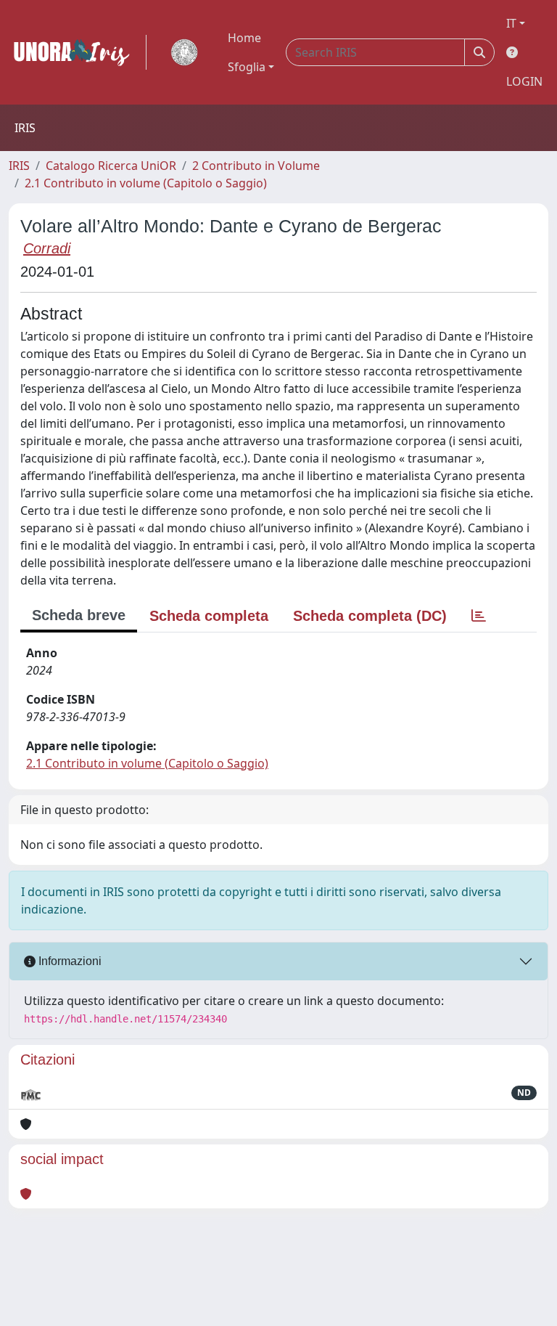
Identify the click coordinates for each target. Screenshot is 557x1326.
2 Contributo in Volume (256, 166)
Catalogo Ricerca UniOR (111, 166)
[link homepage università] (184, 52)
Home (244, 38)
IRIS (19, 166)
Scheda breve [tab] (78, 615)
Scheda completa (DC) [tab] (370, 616)
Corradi (46, 248)
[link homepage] (78, 52)
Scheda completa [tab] (208, 616)
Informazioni (69, 961)
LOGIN (524, 81)
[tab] (478, 616)
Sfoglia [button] (246, 67)
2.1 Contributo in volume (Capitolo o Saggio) (146, 183)
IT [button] (511, 23)
